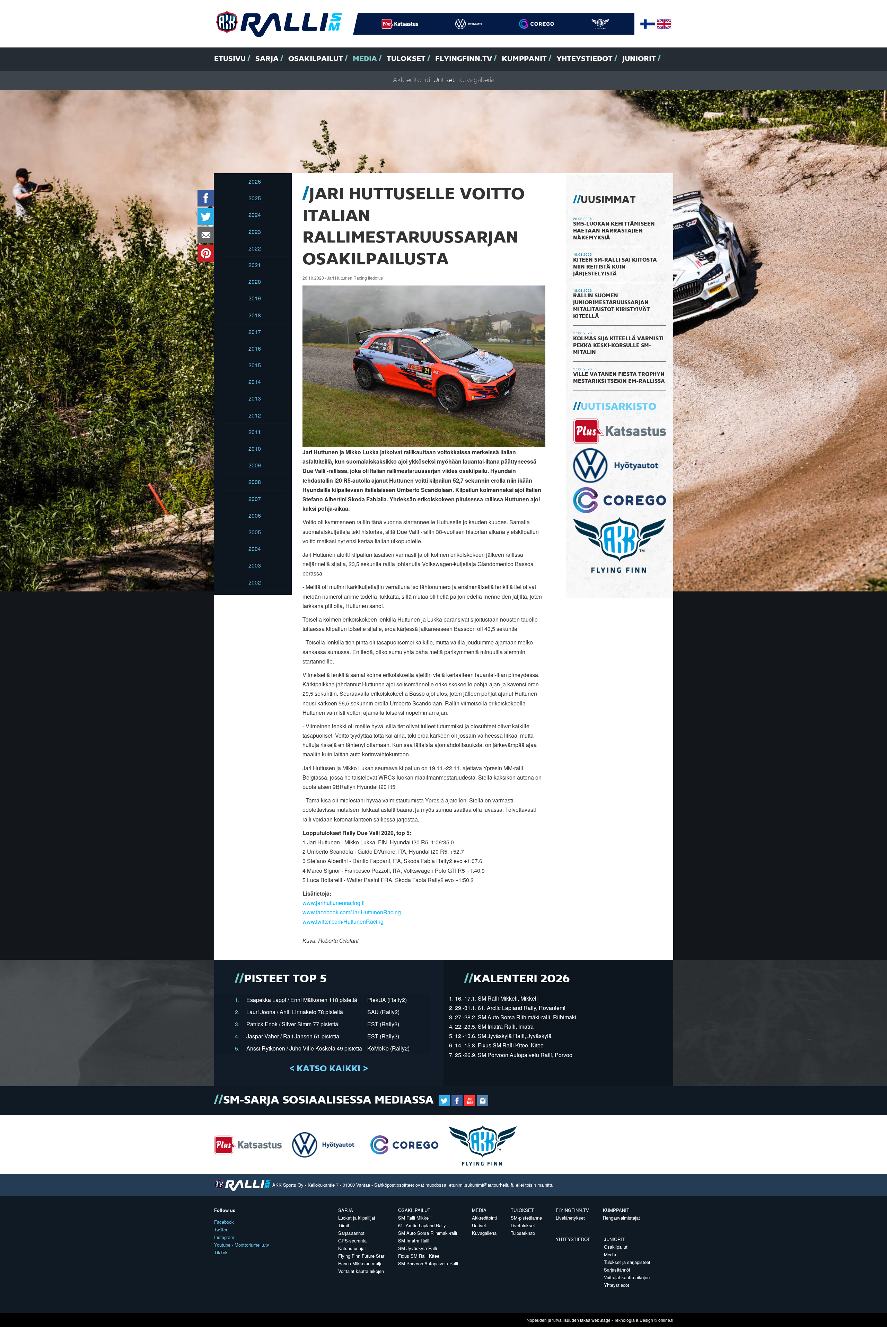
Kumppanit (524, 59)
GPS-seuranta (352, 1240)
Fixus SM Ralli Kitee (418, 1256)
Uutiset (444, 80)
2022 (254, 248)
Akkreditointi (411, 80)
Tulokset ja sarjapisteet (627, 1262)
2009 (254, 465)
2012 (254, 415)
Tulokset (406, 59)
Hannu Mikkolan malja (360, 1263)
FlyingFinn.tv (463, 59)
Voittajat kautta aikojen (361, 1271)
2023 (254, 232)
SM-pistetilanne (526, 1217)
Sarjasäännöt (351, 1233)
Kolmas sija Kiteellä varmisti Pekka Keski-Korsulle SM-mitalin (618, 345)
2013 (254, 398)
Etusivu (230, 59)
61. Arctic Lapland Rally (422, 1225)
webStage (601, 1320)
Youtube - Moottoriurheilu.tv (241, 1244)
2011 (254, 432)
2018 (254, 315)
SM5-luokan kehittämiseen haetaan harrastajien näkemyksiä (614, 231)
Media (365, 59)
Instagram (224, 1237)
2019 (254, 298)
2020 (254, 281)
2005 (254, 532)
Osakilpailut (315, 59)
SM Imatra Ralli (413, 1240)
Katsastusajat (352, 1248)
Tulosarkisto (523, 1233)
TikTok (221, 1252)
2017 (254, 332)
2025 (254, 198)
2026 (254, 181)
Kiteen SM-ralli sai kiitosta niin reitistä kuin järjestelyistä (615, 267)
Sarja (267, 59)
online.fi (665, 1320)
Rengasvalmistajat (621, 1217)
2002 (254, 582)
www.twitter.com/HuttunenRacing (343, 921)
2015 (254, 365)
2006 (254, 515)
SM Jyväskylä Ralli (417, 1248)
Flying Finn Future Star (361, 1256)
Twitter (220, 1229)
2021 (254, 265)
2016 (254, 348)
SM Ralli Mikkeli (414, 1217)
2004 (254, 549)
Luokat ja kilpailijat (356, 1217)
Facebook (224, 1222)
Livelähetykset (570, 1217)
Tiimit (343, 1225)
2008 (254, 482)
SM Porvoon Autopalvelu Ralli (428, 1263)
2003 (254, 565)
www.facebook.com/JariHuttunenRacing (351, 912)
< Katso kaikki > (328, 1068)
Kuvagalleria (476, 80)
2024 (254, 215)
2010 (254, 448)
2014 (254, 382)
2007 (254, 499)
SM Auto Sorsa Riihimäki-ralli (427, 1233)
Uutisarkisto (618, 407)
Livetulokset (523, 1225)
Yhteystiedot (584, 59)
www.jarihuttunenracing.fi (333, 903)
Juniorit (639, 59)
